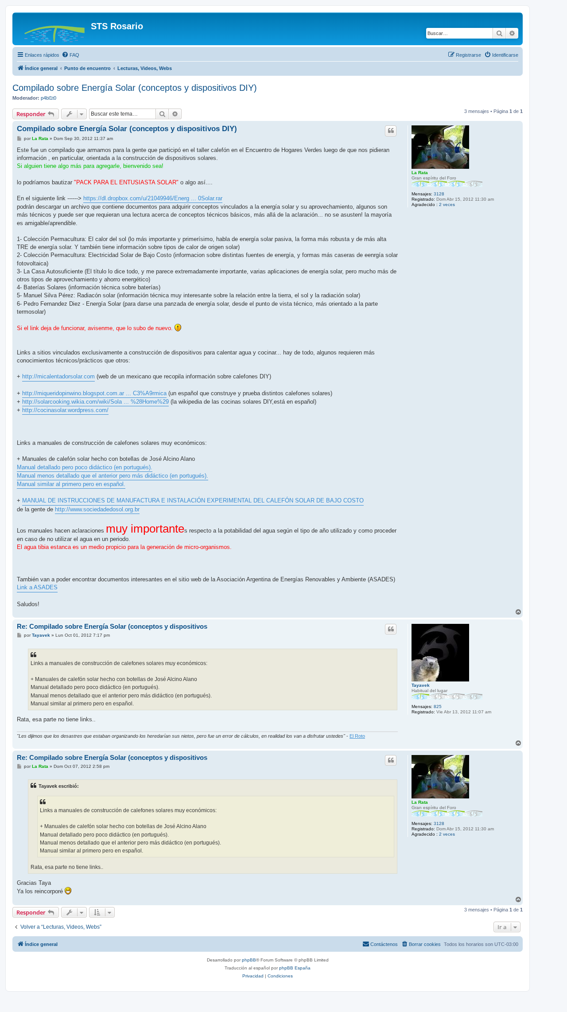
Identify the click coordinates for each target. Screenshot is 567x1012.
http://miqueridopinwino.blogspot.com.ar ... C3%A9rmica (94, 393)
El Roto (357, 736)
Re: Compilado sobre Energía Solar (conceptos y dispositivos (112, 626)
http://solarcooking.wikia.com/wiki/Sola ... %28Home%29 (95, 401)
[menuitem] (70, 55)
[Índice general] (53, 29)
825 (438, 706)
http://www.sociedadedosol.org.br (97, 509)
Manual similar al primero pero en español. (71, 484)
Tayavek (421, 685)
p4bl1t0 (48, 98)
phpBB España (295, 967)
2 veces (447, 204)
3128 (439, 193)
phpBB (249, 960)
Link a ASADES (37, 587)
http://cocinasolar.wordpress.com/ (65, 410)
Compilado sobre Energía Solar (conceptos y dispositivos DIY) (134, 88)
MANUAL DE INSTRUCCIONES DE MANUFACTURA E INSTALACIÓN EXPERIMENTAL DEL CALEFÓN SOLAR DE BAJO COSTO (193, 500)
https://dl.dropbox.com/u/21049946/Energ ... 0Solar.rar (152, 198)
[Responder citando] (390, 130)
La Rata (420, 172)
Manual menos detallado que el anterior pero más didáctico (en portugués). (112, 475)
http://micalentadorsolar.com (58, 376)
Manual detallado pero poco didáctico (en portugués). (84, 467)
